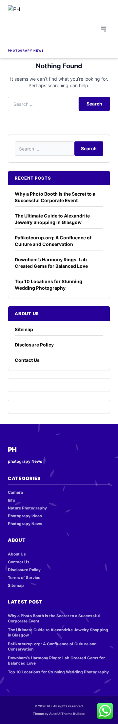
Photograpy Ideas (25, 515)
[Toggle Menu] (103, 29)
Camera (15, 492)
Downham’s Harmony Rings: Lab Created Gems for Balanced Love (51, 263)
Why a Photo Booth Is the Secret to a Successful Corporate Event (55, 197)
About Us (17, 554)
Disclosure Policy (34, 344)
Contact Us (27, 360)
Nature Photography (27, 508)
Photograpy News (25, 523)
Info (11, 500)
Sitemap (24, 329)
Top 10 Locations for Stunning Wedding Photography (48, 285)
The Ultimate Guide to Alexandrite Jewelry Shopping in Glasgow (52, 219)
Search (94, 103)
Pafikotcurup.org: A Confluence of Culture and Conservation (53, 241)
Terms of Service (24, 577)
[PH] (34, 26)
